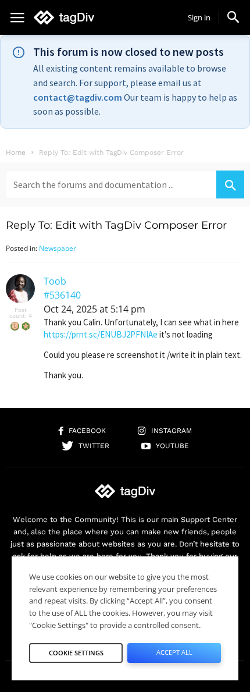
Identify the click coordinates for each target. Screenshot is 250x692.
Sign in (199, 17)
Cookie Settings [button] (76, 652)
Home (16, 152)
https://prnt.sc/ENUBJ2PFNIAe (101, 334)
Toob (55, 281)
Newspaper (57, 248)
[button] (233, 17)
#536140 (62, 295)
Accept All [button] (174, 652)
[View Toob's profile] (20, 300)
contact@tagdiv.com (77, 97)
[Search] (230, 184)
